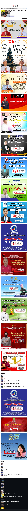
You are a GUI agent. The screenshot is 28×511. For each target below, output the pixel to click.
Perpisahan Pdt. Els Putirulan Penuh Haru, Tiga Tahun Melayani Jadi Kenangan (13, 380)
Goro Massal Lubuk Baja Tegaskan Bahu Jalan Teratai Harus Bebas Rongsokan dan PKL (14, 386)
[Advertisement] (14, 2)
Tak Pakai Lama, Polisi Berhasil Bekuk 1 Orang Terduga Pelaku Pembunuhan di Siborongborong (15, 504)
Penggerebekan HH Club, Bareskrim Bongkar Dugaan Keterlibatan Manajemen (13, 496)
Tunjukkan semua (25, 8)
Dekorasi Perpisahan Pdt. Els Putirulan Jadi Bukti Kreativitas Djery (11, 383)
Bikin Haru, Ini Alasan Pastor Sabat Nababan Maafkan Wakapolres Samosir (12, 501)
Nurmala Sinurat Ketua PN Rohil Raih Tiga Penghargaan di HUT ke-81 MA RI (12, 468)
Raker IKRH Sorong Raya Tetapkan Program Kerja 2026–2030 (10, 377)
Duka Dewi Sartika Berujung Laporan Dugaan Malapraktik (10, 493)
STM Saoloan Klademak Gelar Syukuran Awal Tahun (18, 11)
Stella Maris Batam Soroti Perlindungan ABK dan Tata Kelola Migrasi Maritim (13, 490)
